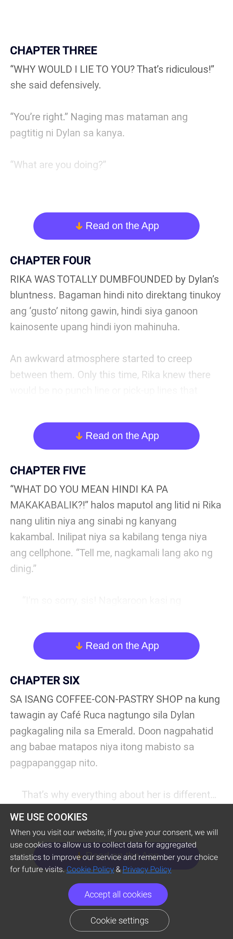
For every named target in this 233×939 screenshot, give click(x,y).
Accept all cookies (118, 894)
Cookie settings (119, 920)
